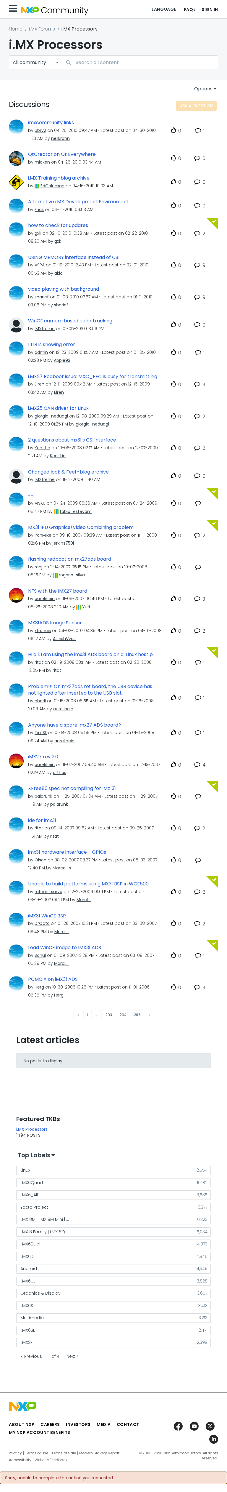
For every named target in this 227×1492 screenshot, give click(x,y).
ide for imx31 (42, 820)
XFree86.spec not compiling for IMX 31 (72, 788)
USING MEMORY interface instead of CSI (73, 257)
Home (15, 28)
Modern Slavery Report (99, 1453)
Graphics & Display (40, 1293)
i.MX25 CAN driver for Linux (58, 408)
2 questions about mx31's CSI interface (72, 440)
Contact (128, 1424)
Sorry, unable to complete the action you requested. (59, 1478)
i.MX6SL (27, 1330)
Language (164, 9)
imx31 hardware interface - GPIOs (67, 852)
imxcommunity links (51, 122)
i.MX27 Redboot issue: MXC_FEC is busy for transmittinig (92, 376)
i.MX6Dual (30, 1244)
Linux (25, 1170)
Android (28, 1269)
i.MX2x (26, 1342)
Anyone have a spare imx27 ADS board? (74, 725)
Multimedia (32, 1318)
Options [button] (203, 88)
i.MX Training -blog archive (59, 178)
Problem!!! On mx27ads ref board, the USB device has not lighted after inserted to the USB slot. (90, 690)
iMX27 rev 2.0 (43, 757)
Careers (50, 1424)
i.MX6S (26, 1306)
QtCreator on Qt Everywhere (62, 154)
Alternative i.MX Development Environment (78, 202)
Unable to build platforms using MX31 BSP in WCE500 (88, 884)
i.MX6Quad (31, 1183)
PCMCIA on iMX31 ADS (53, 979)
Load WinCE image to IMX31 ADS (64, 947)
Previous (33, 1356)
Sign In (210, 9)
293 (108, 1014)
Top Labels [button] (34, 1155)
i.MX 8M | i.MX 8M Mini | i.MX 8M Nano (46, 1219)
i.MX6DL (27, 1256)
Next (71, 1356)
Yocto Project (34, 1207)
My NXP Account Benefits (39, 1432)
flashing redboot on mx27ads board (69, 559)
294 (123, 1014)
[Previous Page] (79, 1015)
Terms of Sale (63, 1453)
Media (104, 1424)
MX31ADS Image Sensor (55, 623)
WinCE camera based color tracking (70, 321)
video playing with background (63, 289)
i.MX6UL (27, 1281)
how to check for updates (58, 225)
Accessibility (20, 1460)
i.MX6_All (29, 1195)
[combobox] (140, 62)
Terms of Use (36, 1453)
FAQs (190, 9)
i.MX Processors (32, 1129)
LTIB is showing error (51, 344)
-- (30, 495)
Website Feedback (51, 1460)
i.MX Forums (42, 28)
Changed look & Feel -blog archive (68, 472)
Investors (78, 1424)
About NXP (22, 1424)
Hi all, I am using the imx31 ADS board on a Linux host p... (91, 654)
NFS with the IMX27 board (57, 591)
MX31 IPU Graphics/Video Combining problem (81, 527)
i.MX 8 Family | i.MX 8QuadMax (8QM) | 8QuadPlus (46, 1232)
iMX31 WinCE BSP (47, 916)
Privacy (15, 1453)
